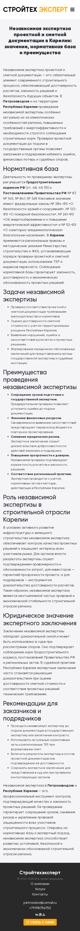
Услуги (40, 889)
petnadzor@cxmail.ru (40, 902)
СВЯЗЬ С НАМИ (42, 922)
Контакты (40, 894)
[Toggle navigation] (72, 9)
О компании (40, 884)
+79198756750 (40, 908)
